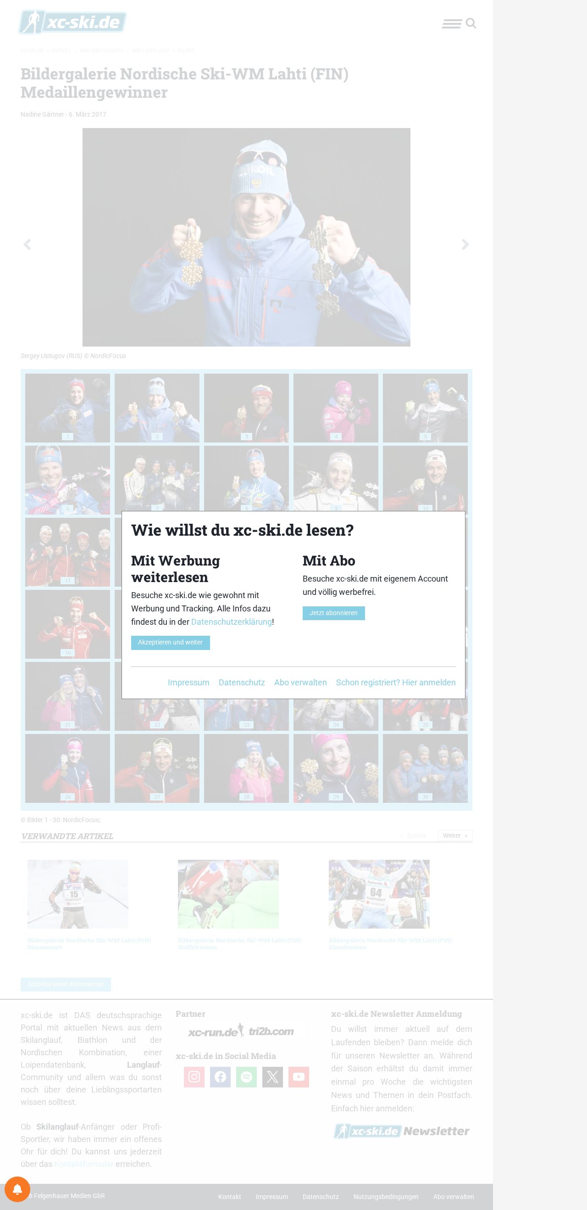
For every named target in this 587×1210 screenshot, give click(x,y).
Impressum (189, 682)
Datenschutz (242, 682)
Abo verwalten (300, 682)
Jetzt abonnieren (334, 613)
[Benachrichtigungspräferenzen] (17, 1189)
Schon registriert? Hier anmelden (396, 682)
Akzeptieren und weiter (170, 642)
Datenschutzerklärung (231, 622)
